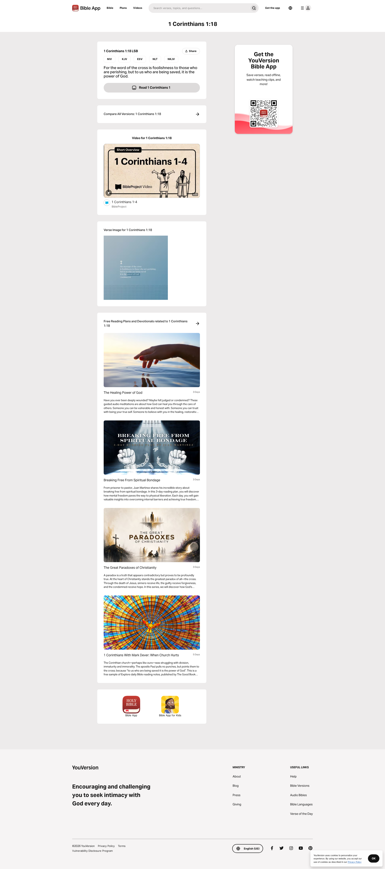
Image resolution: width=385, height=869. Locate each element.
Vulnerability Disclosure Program (92, 850)
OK (374, 858)
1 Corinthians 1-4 (128, 202)
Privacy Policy (106, 846)
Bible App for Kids (170, 715)
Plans (123, 7)
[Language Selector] (290, 8)
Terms (122, 846)
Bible (110, 7)
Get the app (272, 7)
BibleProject (119, 206)
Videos (137, 7)
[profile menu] (305, 8)
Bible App (131, 715)
